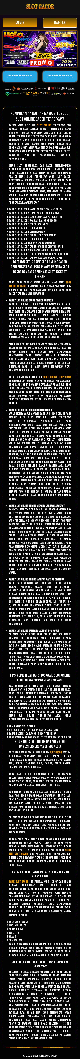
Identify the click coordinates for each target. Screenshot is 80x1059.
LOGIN (20, 22)
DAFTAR (60, 22)
